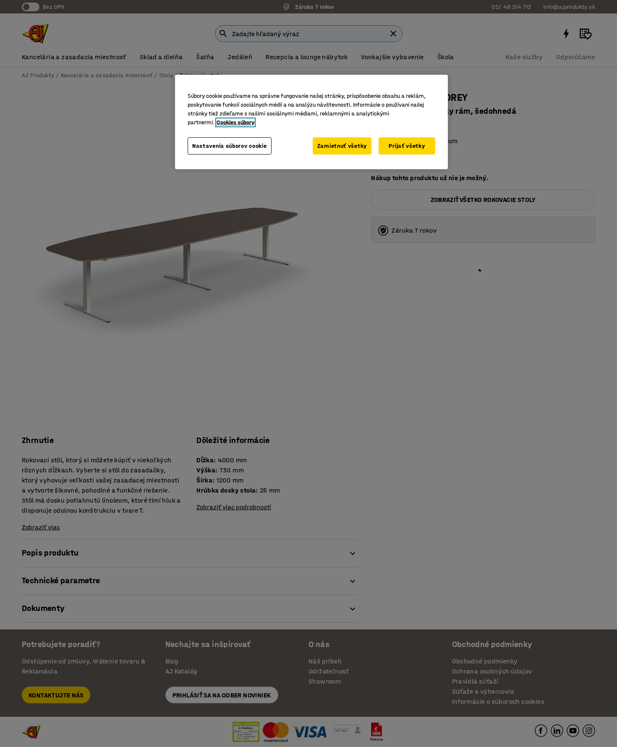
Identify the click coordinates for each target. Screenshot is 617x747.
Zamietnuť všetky (342, 145)
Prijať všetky (407, 145)
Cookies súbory (235, 122)
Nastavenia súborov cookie (229, 145)
